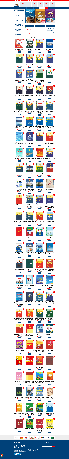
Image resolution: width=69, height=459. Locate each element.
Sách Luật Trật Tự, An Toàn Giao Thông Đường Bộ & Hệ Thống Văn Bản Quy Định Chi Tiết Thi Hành (29, 319)
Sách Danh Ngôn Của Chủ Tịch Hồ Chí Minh (19, 366)
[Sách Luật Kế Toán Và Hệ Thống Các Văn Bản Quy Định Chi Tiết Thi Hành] (29, 105)
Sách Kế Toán (17, 15)
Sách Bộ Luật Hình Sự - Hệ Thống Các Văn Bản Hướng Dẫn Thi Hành (50, 96)
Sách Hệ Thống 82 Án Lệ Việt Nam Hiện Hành (29, 301)
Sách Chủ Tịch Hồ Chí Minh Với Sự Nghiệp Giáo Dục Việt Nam (19, 381)
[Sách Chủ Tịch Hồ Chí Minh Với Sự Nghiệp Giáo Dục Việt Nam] (19, 376)
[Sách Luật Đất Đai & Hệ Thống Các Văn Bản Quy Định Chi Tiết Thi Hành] (49, 73)
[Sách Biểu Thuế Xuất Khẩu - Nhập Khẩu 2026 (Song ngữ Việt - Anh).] (19, 43)
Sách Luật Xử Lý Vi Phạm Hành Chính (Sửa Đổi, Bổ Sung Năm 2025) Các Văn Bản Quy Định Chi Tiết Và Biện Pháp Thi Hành (39, 205)
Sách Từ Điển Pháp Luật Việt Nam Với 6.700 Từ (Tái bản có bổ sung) (50, 334)
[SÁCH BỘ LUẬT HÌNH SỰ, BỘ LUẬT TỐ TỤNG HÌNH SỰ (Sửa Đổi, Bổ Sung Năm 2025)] (19, 328)
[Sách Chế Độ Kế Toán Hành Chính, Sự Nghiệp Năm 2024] (39, 183)
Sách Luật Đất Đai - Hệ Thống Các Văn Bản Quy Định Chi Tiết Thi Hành (39, 237)
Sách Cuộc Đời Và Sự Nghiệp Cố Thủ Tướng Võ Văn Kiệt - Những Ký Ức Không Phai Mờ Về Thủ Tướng (39, 367)
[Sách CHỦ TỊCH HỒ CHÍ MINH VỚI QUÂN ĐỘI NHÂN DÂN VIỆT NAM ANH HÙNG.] (29, 423)
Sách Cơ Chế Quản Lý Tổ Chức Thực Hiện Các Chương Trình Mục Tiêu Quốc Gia (49, 238)
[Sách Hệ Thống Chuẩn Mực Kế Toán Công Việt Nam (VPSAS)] (29, 231)
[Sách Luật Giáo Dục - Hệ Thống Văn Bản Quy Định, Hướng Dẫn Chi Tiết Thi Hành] (19, 90)
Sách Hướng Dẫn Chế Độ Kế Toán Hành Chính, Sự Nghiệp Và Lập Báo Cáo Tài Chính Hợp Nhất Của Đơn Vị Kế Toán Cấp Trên (29, 174)
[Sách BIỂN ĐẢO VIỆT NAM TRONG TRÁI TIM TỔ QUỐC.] (39, 407)
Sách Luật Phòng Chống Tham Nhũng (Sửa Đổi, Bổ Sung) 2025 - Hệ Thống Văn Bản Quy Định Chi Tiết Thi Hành (19, 174)
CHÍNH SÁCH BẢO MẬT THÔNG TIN (32, 450)
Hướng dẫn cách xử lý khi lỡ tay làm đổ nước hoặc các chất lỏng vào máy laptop (50, 28)
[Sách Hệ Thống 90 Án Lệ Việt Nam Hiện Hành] (29, 263)
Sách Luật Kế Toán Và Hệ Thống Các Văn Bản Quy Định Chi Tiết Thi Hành (29, 111)
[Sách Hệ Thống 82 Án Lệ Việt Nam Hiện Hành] (29, 296)
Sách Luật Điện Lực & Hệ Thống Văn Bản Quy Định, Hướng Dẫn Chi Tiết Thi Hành (50, 222)
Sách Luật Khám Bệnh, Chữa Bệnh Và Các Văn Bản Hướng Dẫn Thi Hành (29, 285)
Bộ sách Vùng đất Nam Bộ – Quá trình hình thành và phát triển (50, 366)
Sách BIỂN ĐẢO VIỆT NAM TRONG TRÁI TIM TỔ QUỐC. (39, 413)
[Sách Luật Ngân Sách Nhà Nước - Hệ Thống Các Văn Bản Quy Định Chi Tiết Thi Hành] (29, 90)
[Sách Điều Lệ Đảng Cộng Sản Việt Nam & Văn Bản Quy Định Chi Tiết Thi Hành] (19, 231)
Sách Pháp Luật (17, 11)
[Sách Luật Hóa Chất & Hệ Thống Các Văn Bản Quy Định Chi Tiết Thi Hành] (39, 296)
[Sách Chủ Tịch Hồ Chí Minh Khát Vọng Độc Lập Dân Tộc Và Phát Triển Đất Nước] (49, 344)
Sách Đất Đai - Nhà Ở (18, 24)
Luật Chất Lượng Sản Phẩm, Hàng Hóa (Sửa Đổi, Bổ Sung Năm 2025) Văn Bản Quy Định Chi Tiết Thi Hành (29, 222)
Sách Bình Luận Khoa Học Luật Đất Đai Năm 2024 (49, 381)
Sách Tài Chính (17, 14)
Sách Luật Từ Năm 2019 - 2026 (19, 20)
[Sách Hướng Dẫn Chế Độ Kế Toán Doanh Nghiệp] (29, 43)
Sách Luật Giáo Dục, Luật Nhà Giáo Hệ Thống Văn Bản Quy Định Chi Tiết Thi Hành (50, 174)
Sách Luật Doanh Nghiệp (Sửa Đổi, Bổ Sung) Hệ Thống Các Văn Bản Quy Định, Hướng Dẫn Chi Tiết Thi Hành (50, 65)
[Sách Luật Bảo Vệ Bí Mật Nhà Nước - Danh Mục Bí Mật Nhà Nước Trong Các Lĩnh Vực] (19, 407)
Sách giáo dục (17, 19)
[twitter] (51, 0)
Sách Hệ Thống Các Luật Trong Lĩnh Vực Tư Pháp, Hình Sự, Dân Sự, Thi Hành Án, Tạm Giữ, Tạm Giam (29, 127)
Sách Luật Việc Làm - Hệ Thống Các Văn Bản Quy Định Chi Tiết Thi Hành (39, 142)
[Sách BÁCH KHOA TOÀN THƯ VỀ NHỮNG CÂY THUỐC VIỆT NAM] (19, 391)
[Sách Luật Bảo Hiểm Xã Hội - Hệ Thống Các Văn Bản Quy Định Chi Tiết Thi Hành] (29, 58)
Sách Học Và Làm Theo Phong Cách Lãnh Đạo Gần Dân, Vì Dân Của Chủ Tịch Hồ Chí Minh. (49, 429)
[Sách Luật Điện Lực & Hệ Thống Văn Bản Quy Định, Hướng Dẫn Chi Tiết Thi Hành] (49, 216)
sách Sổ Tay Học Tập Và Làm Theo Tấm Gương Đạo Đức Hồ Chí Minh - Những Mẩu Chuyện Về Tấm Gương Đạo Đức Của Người (39, 429)
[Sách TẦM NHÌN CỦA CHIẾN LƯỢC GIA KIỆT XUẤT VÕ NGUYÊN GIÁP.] (29, 360)
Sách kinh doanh (17, 30)
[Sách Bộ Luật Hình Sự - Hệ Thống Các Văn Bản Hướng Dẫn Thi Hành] (49, 90)
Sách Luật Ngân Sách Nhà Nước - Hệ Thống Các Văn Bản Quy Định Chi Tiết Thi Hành (29, 96)
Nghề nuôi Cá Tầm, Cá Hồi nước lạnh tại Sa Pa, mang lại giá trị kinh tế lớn (50, 30)
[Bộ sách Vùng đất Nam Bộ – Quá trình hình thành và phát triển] (49, 360)
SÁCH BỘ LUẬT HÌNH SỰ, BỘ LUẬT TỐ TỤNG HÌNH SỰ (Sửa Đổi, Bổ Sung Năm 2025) (19, 335)
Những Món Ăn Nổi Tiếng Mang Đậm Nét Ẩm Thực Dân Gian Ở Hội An (51, 33)
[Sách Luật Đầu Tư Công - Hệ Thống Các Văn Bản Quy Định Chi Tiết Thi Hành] (39, 58)
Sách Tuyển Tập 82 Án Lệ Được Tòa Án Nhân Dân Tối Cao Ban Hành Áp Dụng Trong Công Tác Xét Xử (19, 286)
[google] (52, 0)
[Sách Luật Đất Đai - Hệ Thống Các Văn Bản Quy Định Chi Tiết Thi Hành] (39, 231)
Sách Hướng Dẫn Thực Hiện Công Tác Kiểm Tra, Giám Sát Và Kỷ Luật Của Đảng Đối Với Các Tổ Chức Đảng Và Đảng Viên (29, 335)
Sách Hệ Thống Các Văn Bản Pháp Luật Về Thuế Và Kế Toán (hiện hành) (19, 158)
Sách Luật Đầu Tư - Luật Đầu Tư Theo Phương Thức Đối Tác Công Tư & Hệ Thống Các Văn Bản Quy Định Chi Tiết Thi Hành (29, 143)
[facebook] (50, 0)
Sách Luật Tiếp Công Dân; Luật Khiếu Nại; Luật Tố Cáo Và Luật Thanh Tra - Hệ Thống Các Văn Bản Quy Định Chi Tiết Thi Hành (19, 319)
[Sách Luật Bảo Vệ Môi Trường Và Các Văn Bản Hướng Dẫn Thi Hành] (49, 407)
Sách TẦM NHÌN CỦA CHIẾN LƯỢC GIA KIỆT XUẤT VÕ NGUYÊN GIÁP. (29, 366)
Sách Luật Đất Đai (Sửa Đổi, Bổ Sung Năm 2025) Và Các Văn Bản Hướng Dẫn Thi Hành (39, 158)
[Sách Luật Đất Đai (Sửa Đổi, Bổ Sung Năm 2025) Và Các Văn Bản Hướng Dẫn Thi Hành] (39, 152)
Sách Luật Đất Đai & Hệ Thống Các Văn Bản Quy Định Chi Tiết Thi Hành (49, 79)
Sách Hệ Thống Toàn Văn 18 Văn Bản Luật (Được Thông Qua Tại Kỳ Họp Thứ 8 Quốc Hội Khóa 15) (49, 127)
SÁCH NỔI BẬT (34, 37)
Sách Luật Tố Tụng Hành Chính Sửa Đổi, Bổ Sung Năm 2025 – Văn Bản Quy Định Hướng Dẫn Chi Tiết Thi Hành (39, 319)
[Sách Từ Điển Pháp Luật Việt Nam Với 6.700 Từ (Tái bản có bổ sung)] (49, 328)
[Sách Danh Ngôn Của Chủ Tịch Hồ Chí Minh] (19, 360)
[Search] (46, 8)
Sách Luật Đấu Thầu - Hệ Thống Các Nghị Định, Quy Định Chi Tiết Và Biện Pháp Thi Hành (39, 49)
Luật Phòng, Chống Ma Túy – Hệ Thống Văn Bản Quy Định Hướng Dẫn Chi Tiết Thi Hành (39, 96)
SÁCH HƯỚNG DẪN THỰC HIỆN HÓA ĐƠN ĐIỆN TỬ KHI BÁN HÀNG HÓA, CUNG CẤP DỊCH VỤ (39, 398)
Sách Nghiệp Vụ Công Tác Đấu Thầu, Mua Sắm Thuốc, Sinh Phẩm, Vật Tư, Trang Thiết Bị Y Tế (29, 253)
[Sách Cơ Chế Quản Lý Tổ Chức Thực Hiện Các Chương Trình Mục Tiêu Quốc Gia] (49, 231)
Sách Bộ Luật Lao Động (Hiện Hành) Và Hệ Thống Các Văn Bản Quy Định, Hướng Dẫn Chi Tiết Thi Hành (49, 111)
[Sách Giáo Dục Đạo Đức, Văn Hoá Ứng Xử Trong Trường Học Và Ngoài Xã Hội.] (19, 344)
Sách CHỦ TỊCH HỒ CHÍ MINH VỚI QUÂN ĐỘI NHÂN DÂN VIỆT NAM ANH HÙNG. (29, 429)
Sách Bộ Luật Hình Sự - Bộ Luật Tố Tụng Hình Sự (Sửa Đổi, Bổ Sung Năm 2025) (19, 65)
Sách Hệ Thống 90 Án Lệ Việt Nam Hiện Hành (29, 269)
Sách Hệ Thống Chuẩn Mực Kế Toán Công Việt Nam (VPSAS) (29, 237)
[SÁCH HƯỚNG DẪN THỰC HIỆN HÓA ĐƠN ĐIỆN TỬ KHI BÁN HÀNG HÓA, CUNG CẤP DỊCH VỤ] (39, 391)
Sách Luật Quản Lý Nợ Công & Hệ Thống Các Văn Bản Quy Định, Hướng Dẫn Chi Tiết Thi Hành (19, 111)
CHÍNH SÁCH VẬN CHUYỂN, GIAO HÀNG (33, 449)
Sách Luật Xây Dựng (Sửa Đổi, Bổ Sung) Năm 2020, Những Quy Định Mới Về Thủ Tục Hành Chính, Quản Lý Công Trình (29, 80)
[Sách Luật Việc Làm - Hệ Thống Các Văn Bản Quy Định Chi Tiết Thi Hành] (39, 136)
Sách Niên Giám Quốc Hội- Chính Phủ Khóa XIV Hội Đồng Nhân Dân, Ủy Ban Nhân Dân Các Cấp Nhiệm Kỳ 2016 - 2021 (50, 398)
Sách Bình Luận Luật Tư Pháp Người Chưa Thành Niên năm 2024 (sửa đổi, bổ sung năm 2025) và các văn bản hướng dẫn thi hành (49, 253)
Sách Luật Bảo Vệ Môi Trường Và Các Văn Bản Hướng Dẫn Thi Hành (50, 413)
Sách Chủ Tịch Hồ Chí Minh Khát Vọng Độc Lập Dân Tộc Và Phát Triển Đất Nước (50, 350)
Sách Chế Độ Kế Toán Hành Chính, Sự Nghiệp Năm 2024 (39, 189)
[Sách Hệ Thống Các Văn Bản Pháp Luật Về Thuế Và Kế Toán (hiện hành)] (19, 152)
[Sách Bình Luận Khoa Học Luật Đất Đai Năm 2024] (49, 376)
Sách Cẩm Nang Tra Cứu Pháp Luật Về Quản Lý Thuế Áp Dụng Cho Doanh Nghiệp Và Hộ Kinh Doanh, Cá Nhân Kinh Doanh (39, 111)
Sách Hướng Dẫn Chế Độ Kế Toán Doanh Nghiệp (29, 49)
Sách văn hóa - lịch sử (18, 29)
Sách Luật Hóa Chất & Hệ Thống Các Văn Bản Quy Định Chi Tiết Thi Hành (39, 301)
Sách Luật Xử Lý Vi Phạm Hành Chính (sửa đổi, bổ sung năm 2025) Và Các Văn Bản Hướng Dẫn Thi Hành (29, 158)
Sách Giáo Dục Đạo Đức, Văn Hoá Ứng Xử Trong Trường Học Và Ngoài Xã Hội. (19, 350)
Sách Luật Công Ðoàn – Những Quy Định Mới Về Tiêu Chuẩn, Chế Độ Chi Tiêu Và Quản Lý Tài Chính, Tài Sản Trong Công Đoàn (39, 127)
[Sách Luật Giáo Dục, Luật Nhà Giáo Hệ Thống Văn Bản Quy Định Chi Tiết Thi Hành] (49, 167)
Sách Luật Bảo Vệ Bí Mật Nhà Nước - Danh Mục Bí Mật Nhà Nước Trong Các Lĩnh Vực (19, 413)
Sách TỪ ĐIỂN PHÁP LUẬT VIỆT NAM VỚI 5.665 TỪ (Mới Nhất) (19, 428)
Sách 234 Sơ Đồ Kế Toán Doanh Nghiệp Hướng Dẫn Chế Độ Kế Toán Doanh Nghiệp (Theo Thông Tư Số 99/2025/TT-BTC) (19, 190)
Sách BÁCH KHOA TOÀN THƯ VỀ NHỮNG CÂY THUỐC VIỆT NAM (19, 397)
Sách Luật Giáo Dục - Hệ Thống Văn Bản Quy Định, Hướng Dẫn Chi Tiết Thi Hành (19, 96)
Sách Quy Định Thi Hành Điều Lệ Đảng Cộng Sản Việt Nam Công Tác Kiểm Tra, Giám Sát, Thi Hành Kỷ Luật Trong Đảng (29, 351)
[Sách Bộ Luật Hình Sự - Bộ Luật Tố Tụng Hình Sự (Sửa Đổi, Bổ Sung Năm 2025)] (19, 58)
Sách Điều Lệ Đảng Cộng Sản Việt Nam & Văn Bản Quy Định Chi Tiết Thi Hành (19, 237)
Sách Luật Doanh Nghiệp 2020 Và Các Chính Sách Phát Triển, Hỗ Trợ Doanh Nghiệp (39, 335)
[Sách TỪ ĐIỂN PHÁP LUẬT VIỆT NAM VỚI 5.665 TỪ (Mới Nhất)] (19, 423)
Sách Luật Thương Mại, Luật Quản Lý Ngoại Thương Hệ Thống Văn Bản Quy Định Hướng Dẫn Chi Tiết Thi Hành (19, 80)
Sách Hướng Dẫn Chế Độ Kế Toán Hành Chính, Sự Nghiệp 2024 (49, 49)
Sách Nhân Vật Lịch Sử (18, 34)
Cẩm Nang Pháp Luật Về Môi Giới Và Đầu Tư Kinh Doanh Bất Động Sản (29, 397)
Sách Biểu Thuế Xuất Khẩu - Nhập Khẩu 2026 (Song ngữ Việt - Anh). (19, 49)
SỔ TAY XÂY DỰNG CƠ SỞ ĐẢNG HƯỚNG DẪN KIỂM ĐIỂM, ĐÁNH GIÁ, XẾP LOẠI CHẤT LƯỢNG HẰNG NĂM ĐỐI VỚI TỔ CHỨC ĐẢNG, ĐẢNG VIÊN (29, 382)
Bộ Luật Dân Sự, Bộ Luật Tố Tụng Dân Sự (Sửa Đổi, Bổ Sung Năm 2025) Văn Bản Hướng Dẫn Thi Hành (19, 222)
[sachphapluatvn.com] (40, 17)
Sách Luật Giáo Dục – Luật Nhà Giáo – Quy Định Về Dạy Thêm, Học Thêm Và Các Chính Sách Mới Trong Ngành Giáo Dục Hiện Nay (19, 143)
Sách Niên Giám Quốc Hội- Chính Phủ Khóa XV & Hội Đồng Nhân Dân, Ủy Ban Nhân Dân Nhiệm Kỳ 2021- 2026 (50, 189)
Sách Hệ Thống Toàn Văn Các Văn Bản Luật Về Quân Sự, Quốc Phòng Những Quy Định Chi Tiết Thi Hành (50, 319)
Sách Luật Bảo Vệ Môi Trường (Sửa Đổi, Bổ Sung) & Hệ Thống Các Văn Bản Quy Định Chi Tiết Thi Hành (39, 174)
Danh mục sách (17, 10)
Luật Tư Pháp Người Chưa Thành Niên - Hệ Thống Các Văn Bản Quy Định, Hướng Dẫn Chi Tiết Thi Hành (19, 269)
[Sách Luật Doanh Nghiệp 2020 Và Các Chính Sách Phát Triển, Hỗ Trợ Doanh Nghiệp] (39, 328)
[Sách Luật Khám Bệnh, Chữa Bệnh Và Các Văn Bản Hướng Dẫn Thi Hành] (29, 279)
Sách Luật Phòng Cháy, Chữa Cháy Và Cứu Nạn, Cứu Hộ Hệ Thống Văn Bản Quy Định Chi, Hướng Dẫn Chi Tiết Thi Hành (39, 269)
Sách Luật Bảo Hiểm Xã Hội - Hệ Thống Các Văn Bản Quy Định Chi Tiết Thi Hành (29, 65)
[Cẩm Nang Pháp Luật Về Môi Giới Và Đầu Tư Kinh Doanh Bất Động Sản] (29, 391)
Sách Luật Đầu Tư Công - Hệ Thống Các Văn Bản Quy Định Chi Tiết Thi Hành (39, 65)
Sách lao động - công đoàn (19, 25)
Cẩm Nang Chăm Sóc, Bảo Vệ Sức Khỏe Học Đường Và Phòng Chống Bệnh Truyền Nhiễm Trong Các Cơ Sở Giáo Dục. (39, 286)
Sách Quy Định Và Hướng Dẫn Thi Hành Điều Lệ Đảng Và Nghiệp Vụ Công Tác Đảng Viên (19, 205)
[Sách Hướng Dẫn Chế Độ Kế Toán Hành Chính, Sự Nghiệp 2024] (49, 43)
